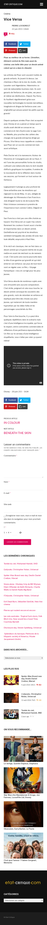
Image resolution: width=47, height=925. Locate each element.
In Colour (12, 422)
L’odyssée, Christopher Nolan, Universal (21, 570)
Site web (7, 504)
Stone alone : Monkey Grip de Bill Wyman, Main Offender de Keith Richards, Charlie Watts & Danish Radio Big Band (22, 587)
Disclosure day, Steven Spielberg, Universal (22, 628)
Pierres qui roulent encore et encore (19, 610)
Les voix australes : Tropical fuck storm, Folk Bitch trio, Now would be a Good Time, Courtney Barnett (23, 619)
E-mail (7, 493)
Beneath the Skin (17, 433)
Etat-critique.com (13, 4)
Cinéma (7, 14)
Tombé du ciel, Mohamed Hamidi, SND (21, 564)
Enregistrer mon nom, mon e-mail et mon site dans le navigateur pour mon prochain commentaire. (23, 519)
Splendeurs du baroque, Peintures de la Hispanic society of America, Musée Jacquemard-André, (21, 636)
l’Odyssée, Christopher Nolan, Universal (21, 596)
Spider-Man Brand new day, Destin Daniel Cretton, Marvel (31, 678)
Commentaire (10, 456)
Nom (6, 482)
